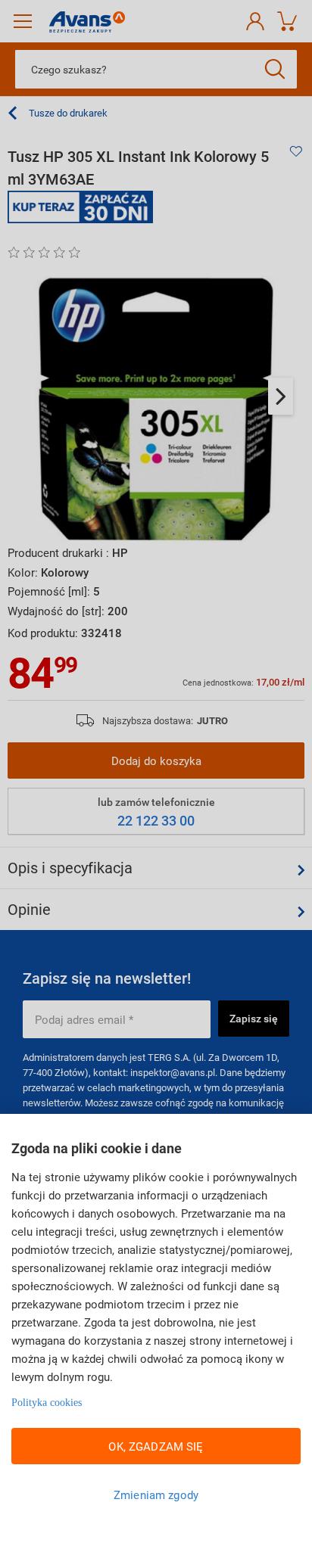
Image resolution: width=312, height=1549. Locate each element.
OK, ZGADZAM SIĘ (155, 1446)
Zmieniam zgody (156, 1494)
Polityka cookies (46, 1402)
